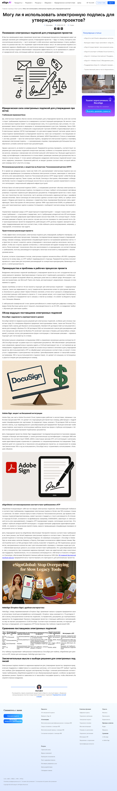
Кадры (104, 726)
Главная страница (8, 8)
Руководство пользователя (48, 756)
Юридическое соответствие (64, 3)
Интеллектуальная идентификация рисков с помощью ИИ (56, 723)
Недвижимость (106, 719)
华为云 (21, 778)
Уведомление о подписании (87, 740)
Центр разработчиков (46, 767)
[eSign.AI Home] (6, 3)
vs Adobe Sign (105, 740)
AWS (17, 778)
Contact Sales (101, 2)
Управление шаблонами (86, 716)
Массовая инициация (85, 726)
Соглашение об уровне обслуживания (46, 781)
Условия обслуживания (28, 781)
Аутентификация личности (87, 744)
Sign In (111, 2)
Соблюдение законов (46, 770)
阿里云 (13, 778)
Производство (106, 716)
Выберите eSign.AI (46, 716)
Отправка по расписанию (86, 730)
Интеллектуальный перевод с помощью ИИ (52, 730)
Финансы (104, 712)
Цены (79, 3)
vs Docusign (105, 737)
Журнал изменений (46, 753)
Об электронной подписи (48, 712)
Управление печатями (85, 723)
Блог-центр (18, 8)
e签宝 (9, 778)
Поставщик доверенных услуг (49, 763)
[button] (91, 2)
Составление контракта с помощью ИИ (51, 733)
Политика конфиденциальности (12, 781)
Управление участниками (86, 733)
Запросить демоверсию (13, 721)
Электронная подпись (85, 719)
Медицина (105, 730)
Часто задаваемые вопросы (48, 760)
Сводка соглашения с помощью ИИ (50, 726)
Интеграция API (84, 737)
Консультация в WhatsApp (13, 716)
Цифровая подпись (85, 712)
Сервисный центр (46, 749)
